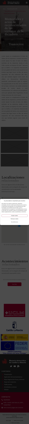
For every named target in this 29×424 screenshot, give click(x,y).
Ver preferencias (14, 222)
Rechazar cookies (14, 218)
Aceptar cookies (14, 215)
